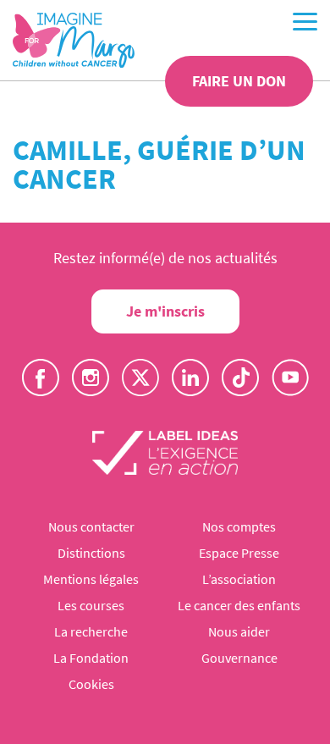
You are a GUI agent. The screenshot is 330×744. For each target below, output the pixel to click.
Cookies (91, 683)
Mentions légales (91, 578)
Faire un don (239, 81)
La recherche (91, 631)
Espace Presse (239, 552)
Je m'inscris (165, 311)
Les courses (91, 605)
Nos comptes (239, 526)
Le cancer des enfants (239, 605)
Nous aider (239, 631)
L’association (239, 578)
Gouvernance (239, 657)
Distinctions (91, 552)
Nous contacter (91, 526)
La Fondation (91, 657)
